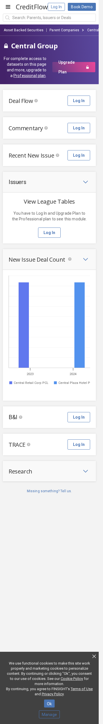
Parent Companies (64, 30)
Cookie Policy (72, 679)
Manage (49, 714)
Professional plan (29, 75)
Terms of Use (82, 689)
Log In (56, 7)
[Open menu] (8, 7)
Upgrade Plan (66, 67)
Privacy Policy (53, 694)
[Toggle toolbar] (85, 182)
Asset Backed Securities (24, 30)
